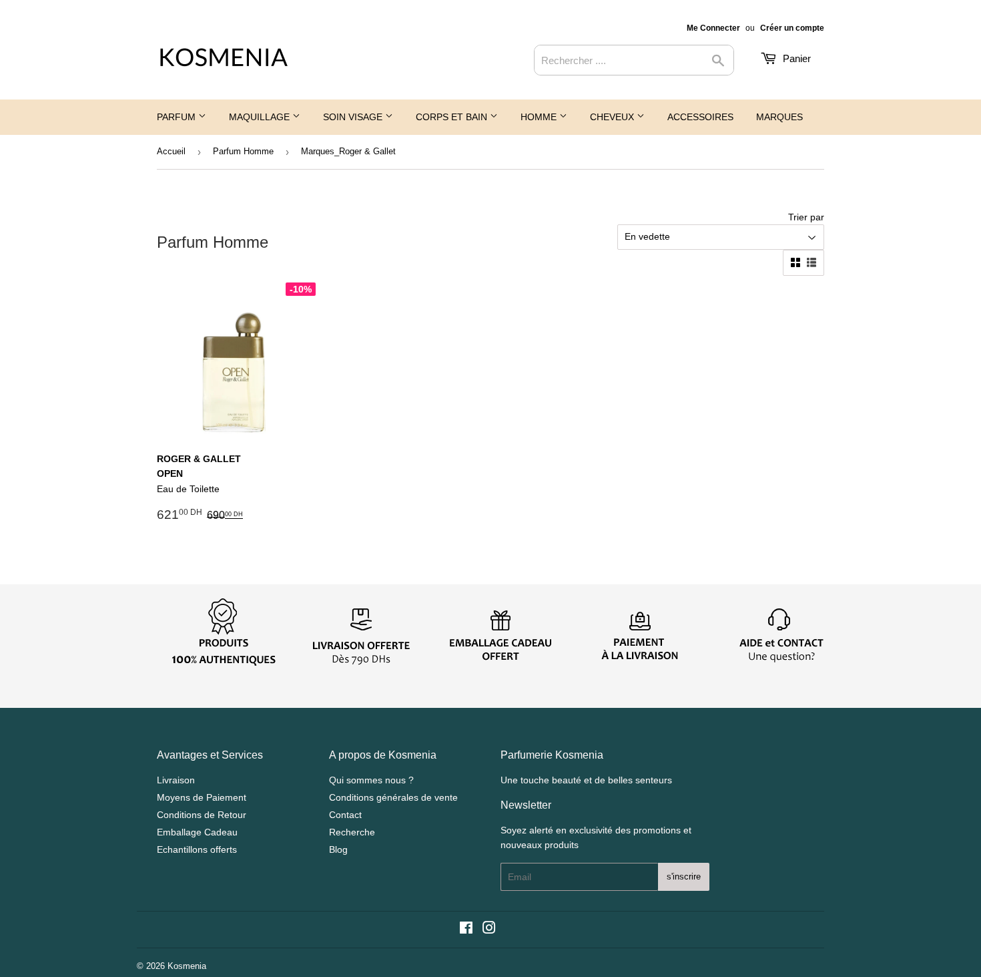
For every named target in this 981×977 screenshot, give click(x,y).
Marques (779, 117)
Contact (345, 814)
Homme (540, 117)
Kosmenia (187, 966)
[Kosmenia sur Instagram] (489, 929)
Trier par (806, 217)
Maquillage (260, 117)
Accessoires (700, 117)
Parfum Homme (243, 151)
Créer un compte (792, 28)
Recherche (352, 832)
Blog (338, 849)
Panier (795, 58)
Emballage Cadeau (197, 832)
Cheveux (613, 117)
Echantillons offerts (197, 849)
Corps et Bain (453, 117)
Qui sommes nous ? (371, 780)
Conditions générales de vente (393, 797)
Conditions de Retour (201, 814)
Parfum (177, 117)
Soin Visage (354, 117)
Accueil (171, 151)
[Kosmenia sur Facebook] (466, 929)
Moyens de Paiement (201, 797)
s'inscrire (684, 876)
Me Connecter (713, 28)
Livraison (176, 780)
